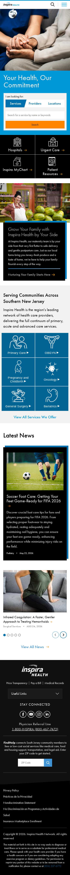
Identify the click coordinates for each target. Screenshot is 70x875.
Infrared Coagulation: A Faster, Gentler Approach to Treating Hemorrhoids (29, 619)
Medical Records (54, 683)
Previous (55, 634)
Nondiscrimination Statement (19, 803)
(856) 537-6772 (52, 866)
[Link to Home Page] (35, 673)
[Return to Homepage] (11, 4)
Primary (18, 353)
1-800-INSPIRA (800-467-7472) (35, 729)
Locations (54, 103)
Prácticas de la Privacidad (17, 796)
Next (63, 634)
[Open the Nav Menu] (62, 4)
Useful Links (18, 694)
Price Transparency (16, 683)
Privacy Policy (11, 790)
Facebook (23, 714)
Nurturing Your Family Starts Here (29, 274)
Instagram (39, 714)
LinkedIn (47, 714)
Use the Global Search (54, 4)
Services (15, 103)
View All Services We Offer (35, 417)
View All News (32, 647)
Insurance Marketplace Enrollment (22, 821)
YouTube (31, 714)
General (18, 406)
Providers (35, 103)
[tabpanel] (35, 599)
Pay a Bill (36, 683)
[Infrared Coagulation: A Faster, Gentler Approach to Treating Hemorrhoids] (35, 591)
